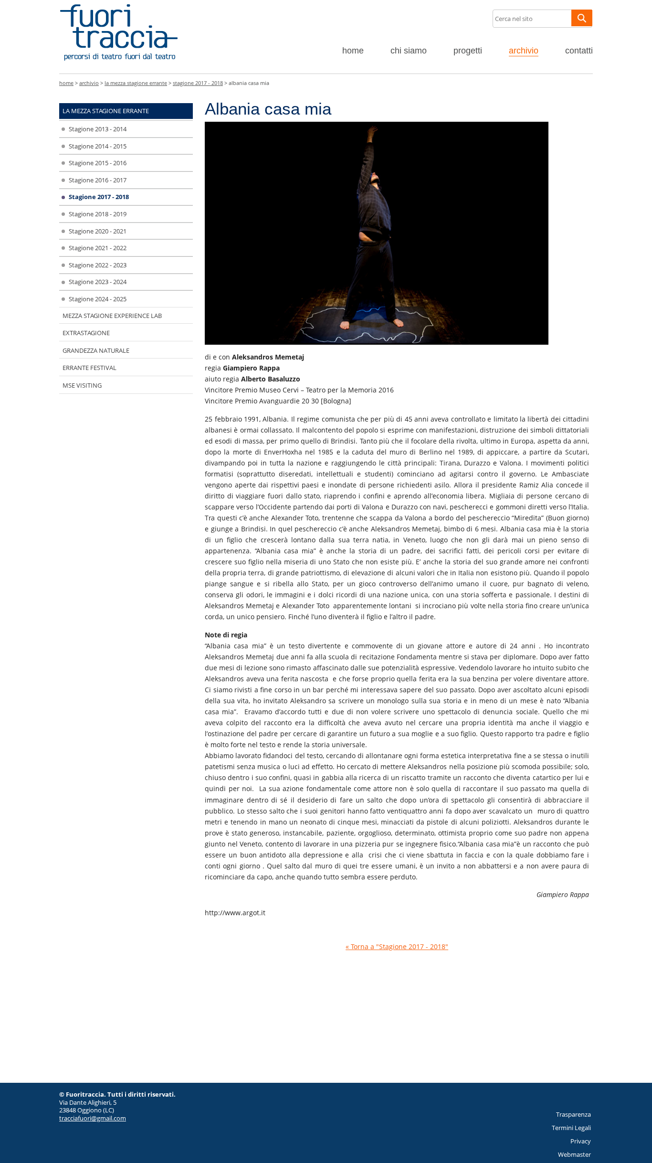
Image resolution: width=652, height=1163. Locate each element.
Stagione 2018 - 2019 (97, 214)
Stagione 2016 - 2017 (97, 180)
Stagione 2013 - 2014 (97, 129)
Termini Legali (571, 1127)
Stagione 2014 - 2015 (97, 146)
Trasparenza (573, 1114)
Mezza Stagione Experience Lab (112, 315)
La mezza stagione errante (136, 82)
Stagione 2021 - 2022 (97, 247)
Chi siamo (408, 50)
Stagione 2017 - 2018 (198, 82)
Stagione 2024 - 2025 (97, 299)
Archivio (523, 50)
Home (353, 50)
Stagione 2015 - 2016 (97, 163)
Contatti (579, 50)
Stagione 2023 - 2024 (97, 281)
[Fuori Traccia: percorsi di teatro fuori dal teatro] (119, 4)
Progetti (467, 50)
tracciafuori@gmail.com (92, 1118)
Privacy (580, 1141)
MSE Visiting (82, 385)
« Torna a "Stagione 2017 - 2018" (397, 946)
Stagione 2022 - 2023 (97, 265)
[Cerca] (581, 18)
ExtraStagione (86, 332)
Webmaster (574, 1154)
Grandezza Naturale (96, 350)
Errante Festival (89, 367)
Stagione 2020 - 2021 (97, 231)
